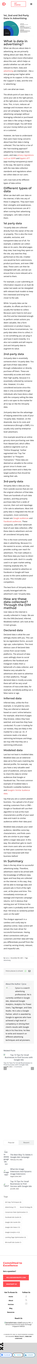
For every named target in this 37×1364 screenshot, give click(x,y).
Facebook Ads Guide (13, 1217)
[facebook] (26, 1297)
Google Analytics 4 (12, 1232)
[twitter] (26, 1300)
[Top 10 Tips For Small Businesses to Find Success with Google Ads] (19, 1055)
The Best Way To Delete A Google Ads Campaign (21, 1155)
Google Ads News (12, 1227)
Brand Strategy (26, 1207)
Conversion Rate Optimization (16, 1212)
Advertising (7, 960)
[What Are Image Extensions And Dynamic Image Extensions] (6, 1171)
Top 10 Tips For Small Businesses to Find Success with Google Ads (18, 1064)
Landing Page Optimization (15, 1237)
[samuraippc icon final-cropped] (4, 3)
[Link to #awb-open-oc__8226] (31, 4)
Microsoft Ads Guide (13, 1242)
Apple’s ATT (25, 158)
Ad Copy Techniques (13, 1202)
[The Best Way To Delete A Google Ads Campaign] (6, 1151)
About (11, 1300)
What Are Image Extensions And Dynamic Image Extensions (21, 1171)
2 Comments (18, 1067)
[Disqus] (19, 1109)
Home (11, 1297)
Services (11, 1304)
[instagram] (26, 1304)
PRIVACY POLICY (19, 1336)
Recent (26, 1143)
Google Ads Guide (12, 1222)
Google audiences (21, 518)
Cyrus (7, 958)
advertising (8, 71)
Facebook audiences (12, 521)
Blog (10, 1308)
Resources (10, 1312)
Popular (11, 1143)
